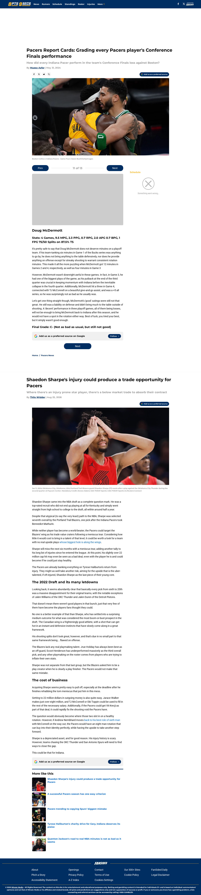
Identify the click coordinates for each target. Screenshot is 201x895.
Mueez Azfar (37, 67)
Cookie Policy (131, 874)
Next (115, 168)
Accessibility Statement (44, 880)
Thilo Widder (37, 397)
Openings (74, 869)
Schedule (57, 4)
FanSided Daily (159, 869)
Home (35, 355)
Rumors (46, 4)
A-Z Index (74, 880)
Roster (81, 4)
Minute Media (17, 887)
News (36, 4)
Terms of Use (102, 874)
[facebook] (178, 4)
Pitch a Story (38, 874)
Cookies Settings (104, 880)
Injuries (91, 4)
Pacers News (47, 355)
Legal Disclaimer (160, 874)
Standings (70, 4)
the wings (95, 542)
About (34, 869)
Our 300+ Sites (132, 869)
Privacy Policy (76, 874)
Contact (99, 869)
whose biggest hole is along (75, 542)
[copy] (49, 74)
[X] (184, 4)
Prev (40, 168)
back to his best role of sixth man (102, 720)
